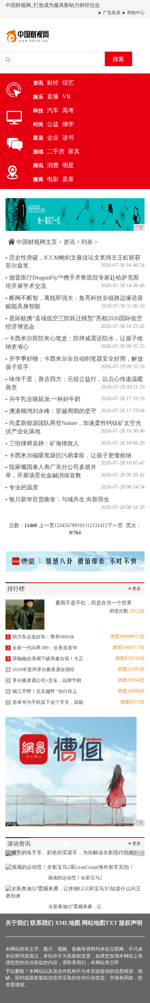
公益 (53, 124)
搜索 (118, 59)
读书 (68, 138)
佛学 (68, 124)
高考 (68, 110)
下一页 (115, 525)
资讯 (69, 242)
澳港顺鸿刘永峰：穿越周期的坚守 (50, 411)
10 (79, 525)
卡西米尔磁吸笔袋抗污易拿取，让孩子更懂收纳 (68, 455)
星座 (68, 179)
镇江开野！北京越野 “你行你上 (42, 691)
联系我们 (42, 923)
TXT (111, 923)
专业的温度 (21, 487)
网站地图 (93, 923)
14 (99, 525)
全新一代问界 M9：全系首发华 (42, 647)
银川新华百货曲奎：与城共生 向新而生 (57, 499)
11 (84, 525)
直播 (53, 96)
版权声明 (130, 923)
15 (104, 525)
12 (89, 525)
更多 (134, 588)
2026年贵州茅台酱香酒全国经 (41, 669)
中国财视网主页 (36, 242)
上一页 (46, 525)
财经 (53, 83)
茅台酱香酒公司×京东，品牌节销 (44, 680)
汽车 (53, 110)
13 (94, 525)
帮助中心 (135, 12)
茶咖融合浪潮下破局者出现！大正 (45, 658)
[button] (15, 853)
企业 (53, 138)
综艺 (68, 83)
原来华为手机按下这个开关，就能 (45, 702)
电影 (53, 179)
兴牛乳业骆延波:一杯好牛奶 (42, 399)
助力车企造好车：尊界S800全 (41, 636)
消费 (53, 165)
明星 (68, 165)
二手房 (55, 151)
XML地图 (67, 923)
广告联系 (111, 12)
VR (66, 96)
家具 (74, 151)
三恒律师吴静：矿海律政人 (42, 443)
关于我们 (17, 923)
